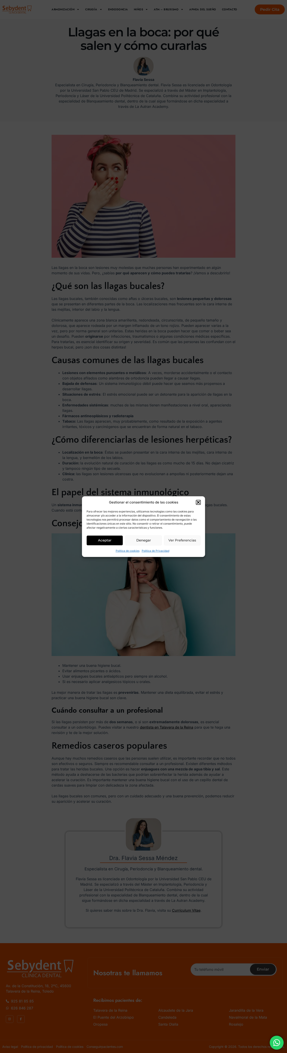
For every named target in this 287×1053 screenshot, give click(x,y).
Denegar (143, 540)
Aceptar (104, 540)
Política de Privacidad (155, 550)
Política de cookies (127, 550)
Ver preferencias (182, 540)
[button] (198, 502)
